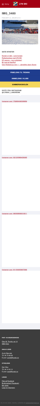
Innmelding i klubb (20, 78)
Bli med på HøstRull (9, 62)
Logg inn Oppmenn (8, 387)
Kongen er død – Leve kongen (12, 55)
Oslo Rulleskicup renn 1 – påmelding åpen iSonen (19, 64)
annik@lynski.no (13, 357)
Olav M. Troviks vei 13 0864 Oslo (9, 342)
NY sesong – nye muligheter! (12, 60)
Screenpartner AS (32, 403)
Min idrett (5, 385)
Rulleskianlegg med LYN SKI (12, 58)
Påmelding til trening (20, 72)
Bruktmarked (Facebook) (10, 383)
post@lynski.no (12, 371)
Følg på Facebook (8, 381)
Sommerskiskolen (20, 84)
